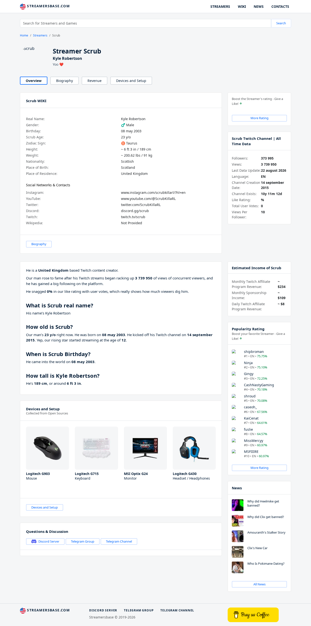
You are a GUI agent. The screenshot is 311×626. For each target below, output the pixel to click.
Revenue (94, 80)
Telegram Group (82, 541)
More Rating (259, 118)
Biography (64, 80)
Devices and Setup (131, 80)
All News (259, 584)
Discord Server (48, 541)
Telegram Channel (119, 541)
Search (281, 23)
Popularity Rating (248, 328)
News (237, 487)
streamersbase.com (48, 6)
